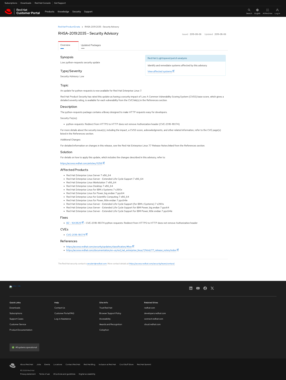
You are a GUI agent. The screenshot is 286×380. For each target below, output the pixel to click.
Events (47, 364)
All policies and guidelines (64, 374)
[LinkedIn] (191, 289)
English (257, 13)
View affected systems (160, 71)
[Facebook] (205, 289)
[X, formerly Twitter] (212, 289)
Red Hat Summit (144, 364)
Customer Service (18, 324)
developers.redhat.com (155, 313)
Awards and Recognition (110, 324)
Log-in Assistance (62, 318)
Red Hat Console (43, 3)
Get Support (60, 3)
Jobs (39, 364)
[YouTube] (198, 289)
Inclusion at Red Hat (107, 364)
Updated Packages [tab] (91, 45)
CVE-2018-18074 (75, 234)
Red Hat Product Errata (69, 26)
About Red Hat (26, 364)
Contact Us (59, 307)
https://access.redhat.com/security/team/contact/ (152, 263)
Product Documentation (21, 330)
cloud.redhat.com (152, 324)
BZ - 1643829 (73, 222)
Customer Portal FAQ (64, 313)
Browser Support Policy (110, 313)
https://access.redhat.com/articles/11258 (81, 163)
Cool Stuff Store (126, 364)
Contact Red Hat (73, 364)
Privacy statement (28, 374)
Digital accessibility (87, 374)
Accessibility (105, 318)
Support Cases (16, 318)
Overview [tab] (65, 45)
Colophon (104, 330)
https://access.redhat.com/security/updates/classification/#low (99, 246)
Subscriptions (11, 3)
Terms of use (44, 374)
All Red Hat (267, 13)
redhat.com (149, 307)
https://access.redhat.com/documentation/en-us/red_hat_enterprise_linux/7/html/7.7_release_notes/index (121, 250)
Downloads (26, 3)
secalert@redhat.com (97, 263)
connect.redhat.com (153, 318)
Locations (57, 364)
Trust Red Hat (105, 307)
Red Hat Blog (89, 364)
